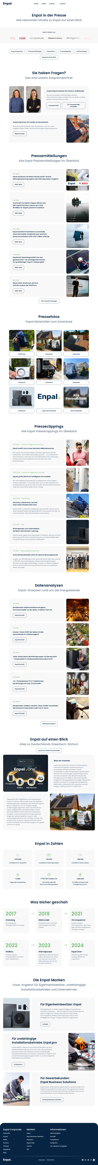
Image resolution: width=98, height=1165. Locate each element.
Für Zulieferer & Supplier (58, 1146)
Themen (6, 1146)
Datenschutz (50, 1160)
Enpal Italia (30, 1143)
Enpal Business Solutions (35, 1136)
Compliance (54, 1140)
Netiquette (54, 1143)
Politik (5, 1140)
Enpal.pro (30, 1140)
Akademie (6, 1149)
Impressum (42, 1160)
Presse (5, 1136)
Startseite (6, 1133)
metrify (29, 1146)
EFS (28, 1149)
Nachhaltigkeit (55, 1133)
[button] (53, 4)
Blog (4, 1153)
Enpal (29, 1133)
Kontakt (53, 1136)
